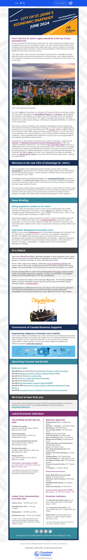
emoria (31, 288)
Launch (52, 130)
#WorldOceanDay (27, 256)
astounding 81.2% (49, 220)
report (58, 272)
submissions (34, 232)
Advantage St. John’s (27, 154)
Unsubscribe (29, 548)
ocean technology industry (57, 264)
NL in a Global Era (34, 376)
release (48, 211)
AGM (32, 381)
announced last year (56, 178)
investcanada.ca (32, 283)
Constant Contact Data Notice (53, 548)
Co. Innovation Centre (56, 145)
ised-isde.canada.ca (34, 343)
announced (16, 171)
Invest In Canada (18, 280)
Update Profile (38, 548)
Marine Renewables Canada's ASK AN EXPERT (35, 383)
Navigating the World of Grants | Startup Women (36, 373)
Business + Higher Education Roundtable (33, 378)
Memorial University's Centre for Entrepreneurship (41, 143)
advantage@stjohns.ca (21, 407)
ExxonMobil (39, 114)
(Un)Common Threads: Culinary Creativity (52, 371)
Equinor (48, 114)
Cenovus (58, 114)
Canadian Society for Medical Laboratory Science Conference (43, 390)
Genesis (15, 143)
